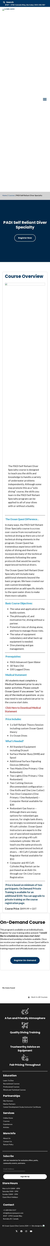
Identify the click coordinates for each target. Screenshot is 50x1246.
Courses (11, 195)
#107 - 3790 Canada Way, (12, 1216)
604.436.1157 (40, 5)
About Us (6, 1138)
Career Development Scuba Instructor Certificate (22, 1107)
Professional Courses (11, 1087)
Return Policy (8, 1144)
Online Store (8, 1118)
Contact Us (7, 1141)
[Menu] (45, 99)
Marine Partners (9, 1104)
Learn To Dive (8, 1080)
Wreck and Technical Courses (14, 1090)
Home (4, 195)
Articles (6, 1127)
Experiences (7, 1124)
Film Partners (8, 1101)
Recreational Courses (11, 1084)
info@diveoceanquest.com (13, 1213)
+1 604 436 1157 (9, 1210)
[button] (8, 2)
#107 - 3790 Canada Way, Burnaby (19, 5)
